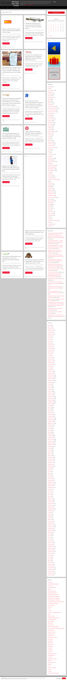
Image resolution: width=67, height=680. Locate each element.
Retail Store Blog (51, 633)
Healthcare (28, 73)
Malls (49, 156)
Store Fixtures (50, 211)
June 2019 (50, 353)
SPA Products (50, 208)
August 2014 (50, 446)
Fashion (8, 185)
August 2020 (50, 335)
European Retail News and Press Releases (56, 601)
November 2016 (51, 398)
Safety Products (51, 200)
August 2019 (50, 351)
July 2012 (49, 491)
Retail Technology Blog (52, 637)
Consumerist (50, 585)
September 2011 (51, 508)
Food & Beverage (10, 119)
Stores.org (50, 657)
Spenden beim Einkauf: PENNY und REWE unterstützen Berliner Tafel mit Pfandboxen (34, 232)
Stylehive (50, 660)
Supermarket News (51, 662)
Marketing (12, 88)
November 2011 (51, 505)
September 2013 (51, 466)
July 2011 (49, 512)
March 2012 (50, 498)
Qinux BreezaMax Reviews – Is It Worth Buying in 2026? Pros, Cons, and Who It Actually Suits (55, 242)
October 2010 (50, 528)
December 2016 (51, 396)
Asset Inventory (51, 90)
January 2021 (50, 328)
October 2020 (50, 332)
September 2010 (51, 530)
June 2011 (50, 514)
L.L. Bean (49, 610)
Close (54, 1)
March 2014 (50, 455)
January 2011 (50, 523)
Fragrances (50, 133)
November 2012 (51, 483)
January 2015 (50, 437)
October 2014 (50, 442)
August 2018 (50, 366)
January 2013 (50, 480)
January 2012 (50, 501)
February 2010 (50, 542)
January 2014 (50, 458)
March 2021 (50, 326)
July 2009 (50, 555)
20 (56, 28)
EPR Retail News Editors (16, 34)
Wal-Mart (50, 671)
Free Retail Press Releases (53, 603)
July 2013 (49, 469)
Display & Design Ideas (52, 592)
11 (51, 26)
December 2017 (51, 375)
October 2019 (50, 350)
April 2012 (50, 496)
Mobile (49, 163)
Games (49, 136)
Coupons (49, 115)
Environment (6, 276)
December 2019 (51, 348)
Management (6, 47)
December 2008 (51, 567)
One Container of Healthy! (53, 272)
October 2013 (50, 464)
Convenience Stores (52, 111)
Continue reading (6, 43)
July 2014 (49, 448)
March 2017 (50, 391)
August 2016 (50, 403)
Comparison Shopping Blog (53, 583)
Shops (49, 206)
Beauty (49, 99)
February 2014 (50, 457)
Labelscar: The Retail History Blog (54, 612)
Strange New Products (52, 658)
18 (51, 28)
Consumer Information (52, 108)
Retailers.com (50, 644)
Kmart (49, 608)
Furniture (49, 134)
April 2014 (50, 453)
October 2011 (50, 507)
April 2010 (50, 539)
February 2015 (50, 435)
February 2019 (50, 357)
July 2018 (50, 367)
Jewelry (49, 149)
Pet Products (50, 175)
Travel (49, 222)
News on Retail (51, 621)
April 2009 (50, 560)
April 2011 (50, 517)
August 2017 (50, 382)
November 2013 (51, 462)
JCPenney (50, 607)
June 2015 (50, 428)
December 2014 (51, 439)
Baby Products (51, 97)
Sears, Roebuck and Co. (52, 653)
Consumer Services (51, 109)
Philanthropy (40, 247)
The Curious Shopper (52, 667)
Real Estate (50, 183)
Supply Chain (50, 213)
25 (51, 30)
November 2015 (51, 419)
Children (27, 122)
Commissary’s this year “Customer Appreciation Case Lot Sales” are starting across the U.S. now (34, 261)
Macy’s (49, 614)
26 (53, 30)
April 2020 (50, 341)
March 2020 (50, 343)
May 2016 (50, 408)
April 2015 (50, 432)
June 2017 (50, 385)
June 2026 (50, 325)
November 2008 (51, 569)
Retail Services (51, 192)
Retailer (12, 47)
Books (5, 88)
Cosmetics (50, 113)
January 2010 (50, 544)
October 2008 (50, 571)
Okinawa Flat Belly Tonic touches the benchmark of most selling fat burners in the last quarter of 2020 (56, 266)
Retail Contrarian (51, 630)
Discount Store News (52, 591)
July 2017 (49, 384)
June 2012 (50, 492)
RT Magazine (50, 649)
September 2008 (51, 573)
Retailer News (50, 642)
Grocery (31, 41)
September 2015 (51, 423)
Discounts (31, 276)
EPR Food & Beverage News (53, 594)
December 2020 (51, 330)
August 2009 (50, 553)
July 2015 (49, 426)
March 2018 (50, 369)
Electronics (50, 120)
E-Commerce (50, 118)
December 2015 (51, 417)
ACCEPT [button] (64, 678)
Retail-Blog (50, 641)
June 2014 (50, 450)
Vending (49, 225)
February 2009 (50, 564)
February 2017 (50, 392)
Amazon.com (50, 582)
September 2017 (51, 380)
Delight (49, 589)
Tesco (49, 665)
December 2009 (51, 546)
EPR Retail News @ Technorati (53, 599)
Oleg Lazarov (50, 623)
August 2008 (50, 574)
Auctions (49, 92)
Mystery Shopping (51, 167)
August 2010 (50, 532)
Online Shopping (51, 170)
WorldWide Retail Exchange (53, 673)
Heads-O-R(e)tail (51, 605)
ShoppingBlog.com (51, 655)
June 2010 (50, 535)
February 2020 (50, 344)
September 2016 (51, 401)
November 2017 (51, 376)
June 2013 (50, 471)
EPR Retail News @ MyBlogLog (54, 598)
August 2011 (50, 510)
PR (48, 181)
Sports (49, 209)
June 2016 (50, 407)
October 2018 (50, 362)
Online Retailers (51, 168)
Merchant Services (51, 161)
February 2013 (50, 478)
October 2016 (50, 400)
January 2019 (50, 359)
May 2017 (50, 387)
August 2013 (50, 467)
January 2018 (50, 373)
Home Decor (50, 145)
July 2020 (50, 337)
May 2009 (50, 558)
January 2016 (50, 416)
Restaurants (50, 184)
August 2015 (50, 425)
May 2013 (50, 473)
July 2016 (50, 405)
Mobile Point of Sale (52, 165)
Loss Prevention (51, 154)
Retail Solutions (51, 195)
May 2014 (50, 451)
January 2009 (50, 565)
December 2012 (51, 482)
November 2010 (51, 526)
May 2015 (50, 430)
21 (58, 28)
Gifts (49, 138)
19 (53, 28)
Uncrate (49, 669)
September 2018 (51, 364)
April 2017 (50, 389)
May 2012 (50, 494)
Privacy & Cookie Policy (29, 4)
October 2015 (50, 421)
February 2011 (50, 521)
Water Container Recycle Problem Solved (56, 278)
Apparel (5, 185)
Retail (10, 47)
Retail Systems (51, 635)
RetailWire (50, 648)
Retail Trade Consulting (52, 197)
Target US (50, 664)
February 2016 (50, 414)
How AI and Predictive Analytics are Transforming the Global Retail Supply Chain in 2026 (55, 261)
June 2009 (50, 557)
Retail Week (50, 639)
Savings (49, 202)
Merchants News (51, 616)
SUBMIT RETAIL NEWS (56, 12)
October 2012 (50, 485)
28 (58, 30)
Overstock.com (51, 624)
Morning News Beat (52, 619)
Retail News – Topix (51, 632)
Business (27, 41)
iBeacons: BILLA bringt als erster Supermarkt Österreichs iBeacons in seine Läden (11, 30)
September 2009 (51, 551)
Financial (27, 247)
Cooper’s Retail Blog (52, 587)
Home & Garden (51, 143)
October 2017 (50, 378)
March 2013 (50, 476)
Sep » (51, 35)
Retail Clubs (50, 188)
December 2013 (51, 460)
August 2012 (50, 489)
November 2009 (51, 548)
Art (48, 88)
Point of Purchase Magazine (53, 626)
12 (53, 26)
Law (49, 152)
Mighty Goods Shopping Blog (53, 617)
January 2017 (50, 394)
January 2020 (50, 346)
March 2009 (50, 562)
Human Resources (51, 147)
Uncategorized (51, 224)
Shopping (50, 204)
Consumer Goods (51, 106)
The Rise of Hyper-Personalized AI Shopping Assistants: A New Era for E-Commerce (55, 252)
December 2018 (51, 360)
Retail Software (51, 193)
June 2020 (50, 339)
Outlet (49, 172)
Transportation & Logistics (53, 220)
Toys (35, 122)
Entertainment (51, 122)
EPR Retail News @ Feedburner (54, 596)
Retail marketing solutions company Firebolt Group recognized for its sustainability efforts (55, 275)
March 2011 (50, 519)
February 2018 (50, 371)
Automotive (50, 93)
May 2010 (50, 537)
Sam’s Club (50, 651)
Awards (49, 95)
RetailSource (50, 646)
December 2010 (51, 524)
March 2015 (50, 433)
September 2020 (51, 334)
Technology (50, 215)
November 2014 (51, 441)
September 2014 (51, 444)
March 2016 (50, 412)
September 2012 (51, 487)
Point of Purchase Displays (53, 179)
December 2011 (51, 503)
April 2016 (50, 410)
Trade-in (49, 218)
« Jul (49, 35)
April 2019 (50, 355)
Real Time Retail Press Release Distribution (56, 628)
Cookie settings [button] (58, 678)
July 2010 (50, 533)
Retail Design (50, 190)
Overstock (50, 174)
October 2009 (50, 549)
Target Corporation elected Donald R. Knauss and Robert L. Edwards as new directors (34, 133)
